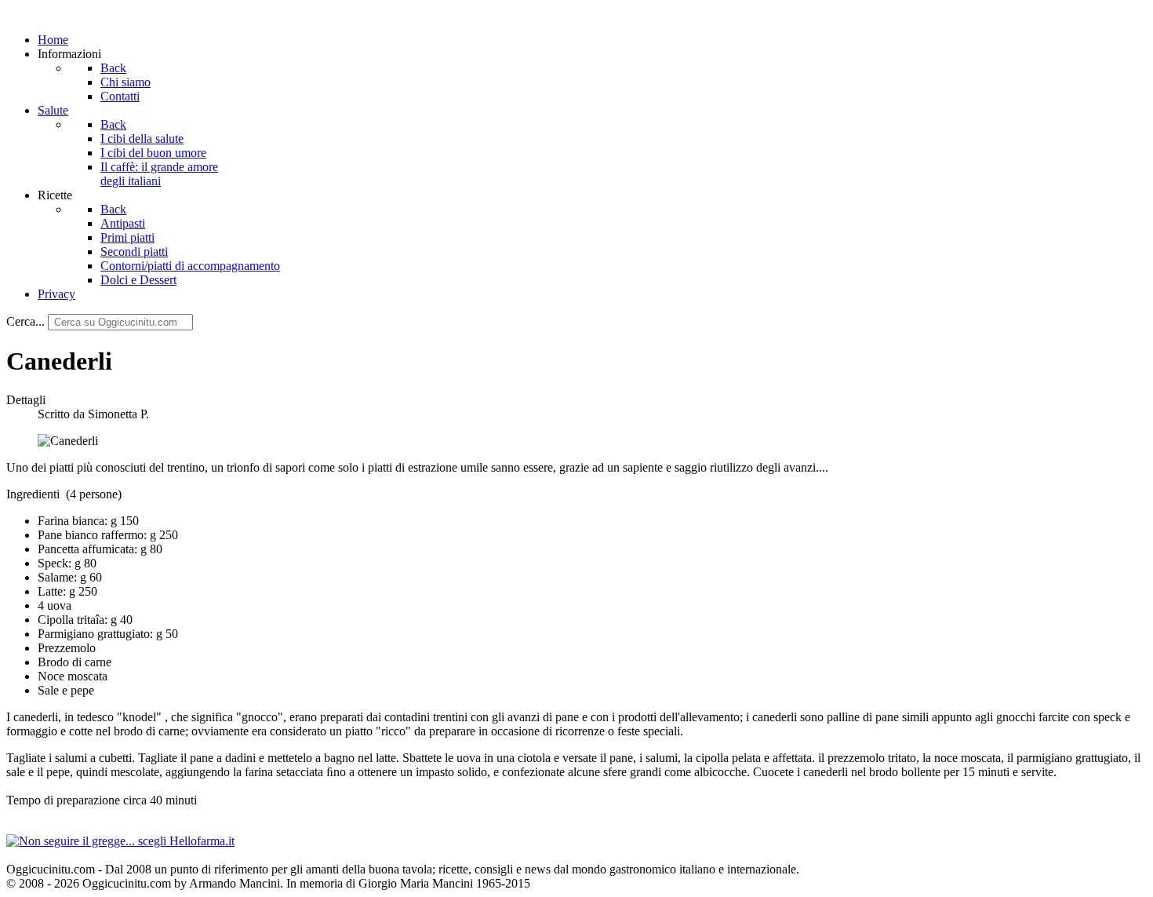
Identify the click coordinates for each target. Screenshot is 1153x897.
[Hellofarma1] (120, 841)
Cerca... (25, 321)
